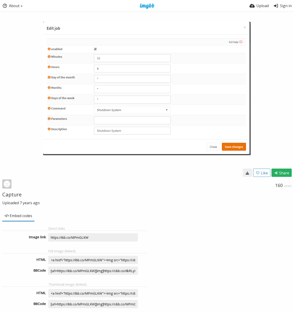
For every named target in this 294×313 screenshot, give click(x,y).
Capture (12, 194)
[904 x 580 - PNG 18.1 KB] (247, 173)
